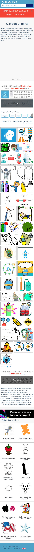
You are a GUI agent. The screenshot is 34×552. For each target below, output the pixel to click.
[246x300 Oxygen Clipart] (27, 334)
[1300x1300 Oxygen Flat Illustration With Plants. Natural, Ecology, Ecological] (8, 269)
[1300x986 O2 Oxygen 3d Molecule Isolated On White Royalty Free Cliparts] (24, 200)
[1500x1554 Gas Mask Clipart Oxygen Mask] (27, 187)
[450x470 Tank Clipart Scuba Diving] (25, 310)
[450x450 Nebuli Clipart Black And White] (7, 200)
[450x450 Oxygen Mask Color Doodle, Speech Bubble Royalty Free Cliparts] (25, 269)
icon (24, 116)
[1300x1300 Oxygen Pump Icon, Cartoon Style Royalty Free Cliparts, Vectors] (25, 284)
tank (12, 116)
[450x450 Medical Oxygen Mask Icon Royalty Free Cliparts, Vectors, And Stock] (28, 148)
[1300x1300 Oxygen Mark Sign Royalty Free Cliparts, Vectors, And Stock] (8, 135)
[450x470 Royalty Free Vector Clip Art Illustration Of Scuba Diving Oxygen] (17, 297)
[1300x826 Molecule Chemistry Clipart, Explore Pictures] (11, 159)
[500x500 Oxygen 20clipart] (8, 214)
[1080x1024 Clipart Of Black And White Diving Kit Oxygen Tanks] (25, 173)
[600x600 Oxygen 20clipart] (27, 227)
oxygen (5, 116)
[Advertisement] (17, 61)
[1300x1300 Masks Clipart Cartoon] (16, 148)
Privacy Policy (7, 548)
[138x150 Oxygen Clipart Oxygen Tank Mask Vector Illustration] (6, 359)
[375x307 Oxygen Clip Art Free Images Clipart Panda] (9, 240)
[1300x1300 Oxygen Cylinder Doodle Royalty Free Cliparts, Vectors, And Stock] (8, 254)
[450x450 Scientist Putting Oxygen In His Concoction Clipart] (28, 297)
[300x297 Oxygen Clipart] (16, 322)
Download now (19, 14)
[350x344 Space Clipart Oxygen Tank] (9, 310)
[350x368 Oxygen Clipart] (28, 322)
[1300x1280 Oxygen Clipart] (26, 240)
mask (18, 116)
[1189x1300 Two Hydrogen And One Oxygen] (5, 322)
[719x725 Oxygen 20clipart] (15, 227)
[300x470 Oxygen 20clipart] (4, 227)
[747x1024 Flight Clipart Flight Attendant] (15, 187)
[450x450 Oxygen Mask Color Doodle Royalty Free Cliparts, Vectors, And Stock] (8, 285)
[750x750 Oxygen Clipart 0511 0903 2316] (7, 348)
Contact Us (16, 548)
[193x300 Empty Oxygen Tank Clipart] (5, 187)
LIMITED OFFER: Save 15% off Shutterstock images (17, 372)
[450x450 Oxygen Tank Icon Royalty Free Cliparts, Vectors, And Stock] (6, 297)
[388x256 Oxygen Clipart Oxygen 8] (23, 348)
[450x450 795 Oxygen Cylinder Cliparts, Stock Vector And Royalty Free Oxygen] (25, 135)
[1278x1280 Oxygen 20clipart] (25, 214)
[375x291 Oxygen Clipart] (10, 334)
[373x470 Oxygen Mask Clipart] (28, 159)
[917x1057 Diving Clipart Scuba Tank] (5, 148)
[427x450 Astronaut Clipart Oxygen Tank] (8, 173)
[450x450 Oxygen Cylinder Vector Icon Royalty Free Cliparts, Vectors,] (25, 254)
